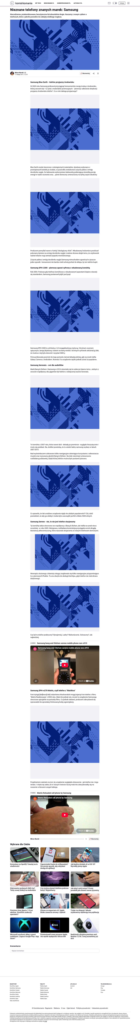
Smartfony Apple (14, 986)
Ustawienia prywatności (99, 1008)
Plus (102, 992)
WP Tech (38, 3)
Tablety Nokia (43, 994)
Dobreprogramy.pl (64, 3)
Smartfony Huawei (14, 990)
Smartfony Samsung (15, 988)
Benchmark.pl (49, 3)
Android (72, 986)
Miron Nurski (19, 73)
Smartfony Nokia (14, 994)
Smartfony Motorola (15, 992)
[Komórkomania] (25, 3)
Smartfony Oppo (14, 998)
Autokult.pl (78, 3)
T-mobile (103, 990)
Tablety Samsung (44, 988)
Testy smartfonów (14, 1000)
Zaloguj (122, 3)
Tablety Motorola (44, 992)
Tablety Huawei (44, 990)
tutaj (45, 1021)
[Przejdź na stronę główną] (12, 4)
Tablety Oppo (43, 998)
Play (102, 988)
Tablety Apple (43, 986)
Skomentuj (86, 73)
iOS (71, 988)
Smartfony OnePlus (15, 996)
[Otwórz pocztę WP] (109, 3)
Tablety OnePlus (44, 996)
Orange (102, 986)
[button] (114, 3)
